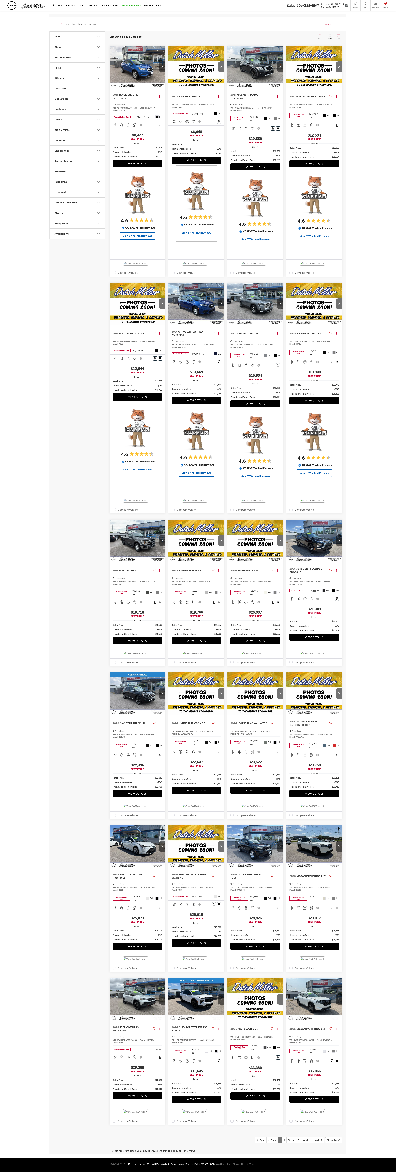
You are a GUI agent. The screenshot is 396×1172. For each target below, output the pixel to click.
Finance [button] (148, 5)
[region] (137, 152)
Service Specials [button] (131, 5)
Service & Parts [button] (109, 5)
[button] (162, 66)
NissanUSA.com (248, 1164)
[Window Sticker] (278, 128)
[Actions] (159, 96)
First (261, 1140)
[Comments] (160, 125)
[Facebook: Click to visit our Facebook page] (346, 5)
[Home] (53, 5)
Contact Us (219, 1164)
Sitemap (236, 1164)
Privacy (228, 1164)
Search (328, 24)
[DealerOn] (118, 1164)
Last (317, 1140)
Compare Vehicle (128, 272)
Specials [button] (92, 5)
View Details (137, 163)
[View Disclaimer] (141, 125)
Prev (272, 1140)
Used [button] (81, 5)
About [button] (160, 5)
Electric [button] (70, 5)
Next (306, 1140)
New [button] (60, 5)
